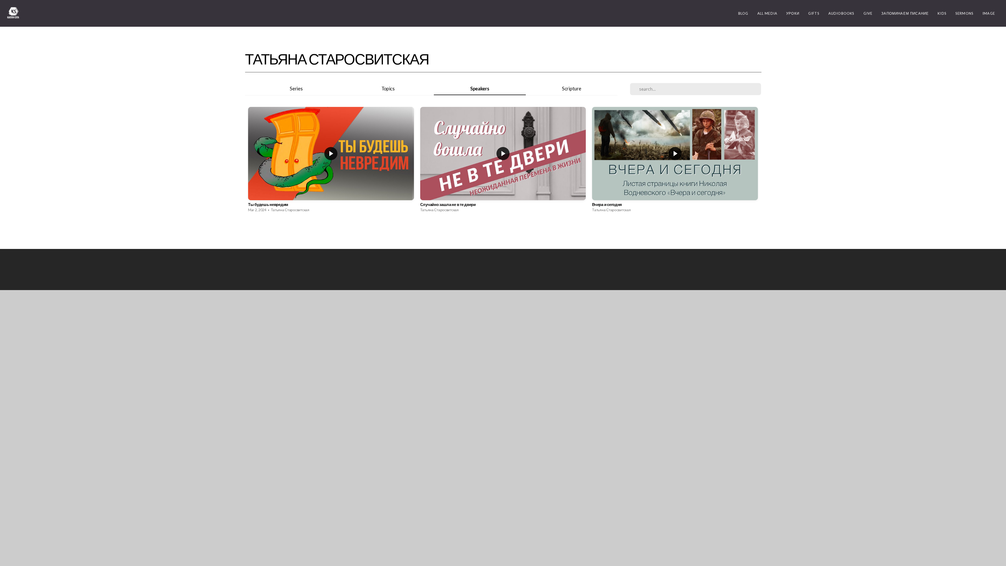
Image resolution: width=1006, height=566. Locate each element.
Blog (743, 13)
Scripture (571, 88)
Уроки (792, 13)
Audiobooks (841, 13)
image (988, 13)
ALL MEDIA (767, 13)
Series (296, 88)
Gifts (813, 13)
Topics (388, 88)
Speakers (479, 88)
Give (868, 13)
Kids (942, 13)
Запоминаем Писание (905, 13)
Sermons (964, 13)
